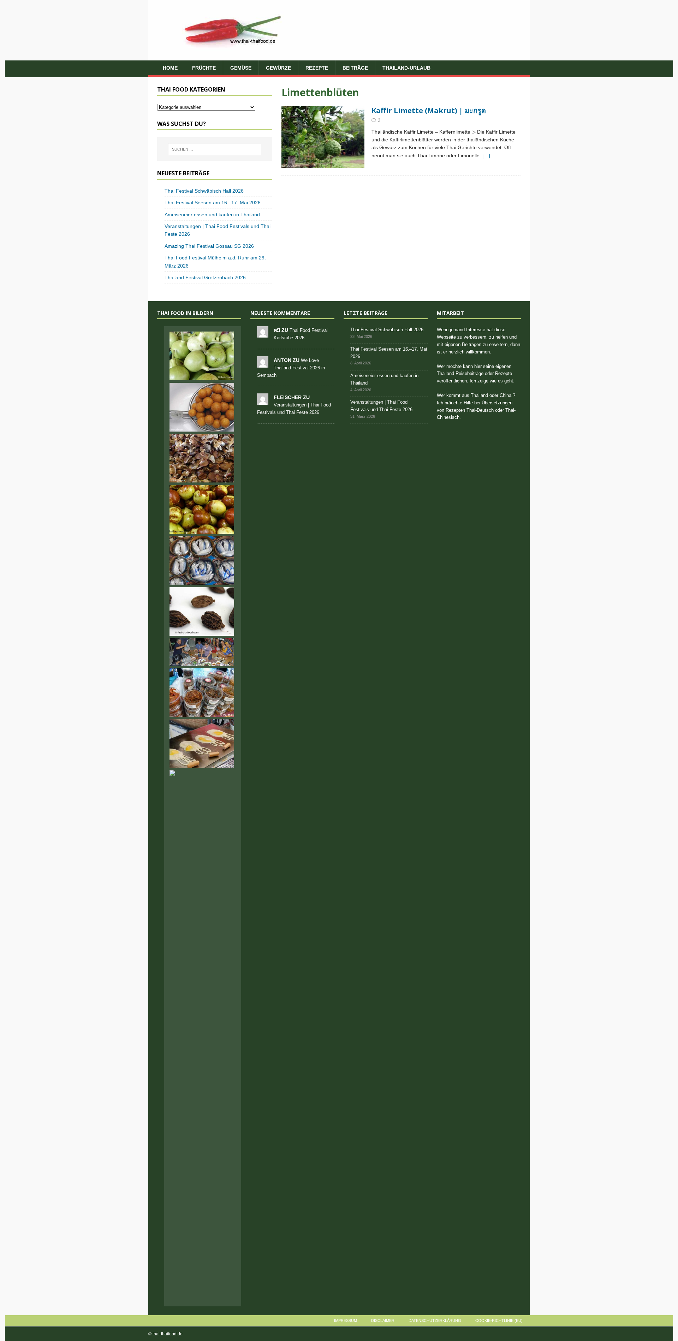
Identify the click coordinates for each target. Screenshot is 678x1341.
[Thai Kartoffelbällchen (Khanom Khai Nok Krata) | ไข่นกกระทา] (202, 407)
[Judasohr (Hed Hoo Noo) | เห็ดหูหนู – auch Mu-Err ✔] (202, 458)
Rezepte (316, 68)
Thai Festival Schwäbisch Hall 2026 (204, 191)
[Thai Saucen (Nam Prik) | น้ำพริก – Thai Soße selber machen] (202, 692)
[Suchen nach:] (215, 149)
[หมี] (262, 333)
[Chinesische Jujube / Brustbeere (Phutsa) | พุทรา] (202, 509)
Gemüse (240, 68)
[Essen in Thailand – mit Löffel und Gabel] (202, 652)
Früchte (204, 68)
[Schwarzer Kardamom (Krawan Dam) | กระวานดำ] (202, 611)
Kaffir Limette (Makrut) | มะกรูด (428, 110)
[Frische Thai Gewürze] (322, 137)
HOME (170, 68)
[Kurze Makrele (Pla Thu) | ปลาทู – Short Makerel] (202, 560)
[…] (486, 155)
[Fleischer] (262, 401)
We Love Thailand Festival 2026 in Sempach (291, 368)
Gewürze (278, 68)
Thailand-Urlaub (406, 68)
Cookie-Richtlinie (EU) (499, 1320)
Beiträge (355, 68)
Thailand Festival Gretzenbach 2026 (205, 277)
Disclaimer (382, 1320)
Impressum (345, 1320)
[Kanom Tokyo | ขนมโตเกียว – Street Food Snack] (202, 743)
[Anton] (262, 363)
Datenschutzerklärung (435, 1320)
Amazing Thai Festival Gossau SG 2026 (209, 246)
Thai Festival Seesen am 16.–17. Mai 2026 (213, 202)
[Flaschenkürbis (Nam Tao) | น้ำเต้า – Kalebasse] (202, 356)
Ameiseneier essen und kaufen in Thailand (212, 214)
